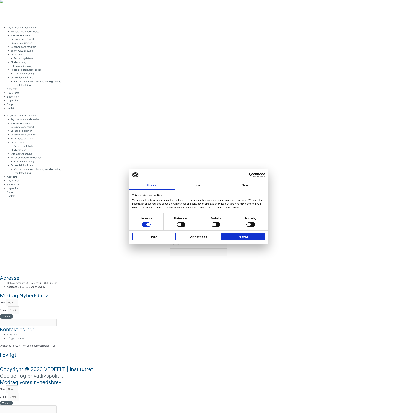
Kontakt (11, 108)
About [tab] (245, 185)
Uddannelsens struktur (23, 46)
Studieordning (18, 62)
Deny (154, 236)
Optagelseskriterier (21, 43)
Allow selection (198, 236)
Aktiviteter (12, 88)
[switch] (181, 224)
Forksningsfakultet (24, 58)
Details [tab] (198, 185)
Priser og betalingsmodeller (26, 69)
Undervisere (17, 54)
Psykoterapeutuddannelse (21, 27)
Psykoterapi (13, 92)
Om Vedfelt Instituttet (22, 77)
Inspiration (13, 100)
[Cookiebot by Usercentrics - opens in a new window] (251, 175)
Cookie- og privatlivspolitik (31, 376)
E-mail (4, 310)
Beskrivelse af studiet (22, 50)
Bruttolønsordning (24, 73)
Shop (10, 104)
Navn (3, 302)
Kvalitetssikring (22, 85)
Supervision (13, 96)
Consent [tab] (152, 185)
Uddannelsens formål (22, 39)
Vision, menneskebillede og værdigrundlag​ (37, 81)
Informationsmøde (21, 35)
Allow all (243, 236)
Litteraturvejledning (21, 66)
